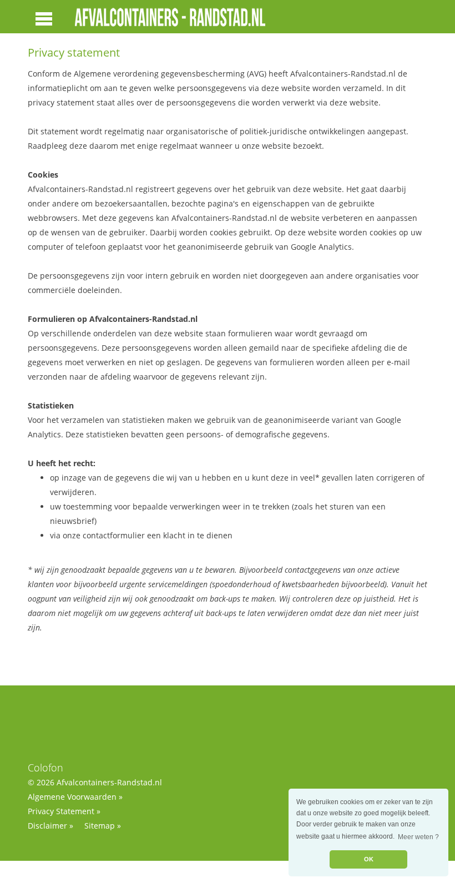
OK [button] (368, 859)
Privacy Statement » (64, 811)
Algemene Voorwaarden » (75, 796)
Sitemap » (102, 825)
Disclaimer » (50, 825)
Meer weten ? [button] (418, 837)
